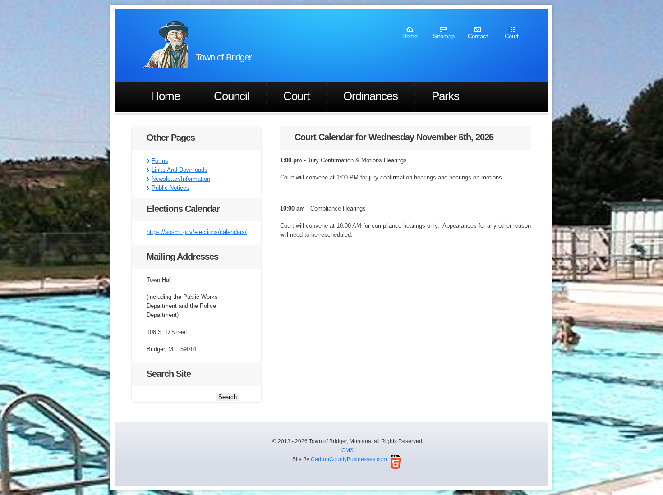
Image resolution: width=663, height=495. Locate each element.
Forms (160, 160)
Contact (478, 36)
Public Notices (170, 187)
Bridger (161, 44)
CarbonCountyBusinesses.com (349, 459)
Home (410, 36)
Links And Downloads (179, 169)
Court (512, 36)
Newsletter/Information (181, 178)
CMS (347, 450)
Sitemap (444, 36)
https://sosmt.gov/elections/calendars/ (197, 232)
